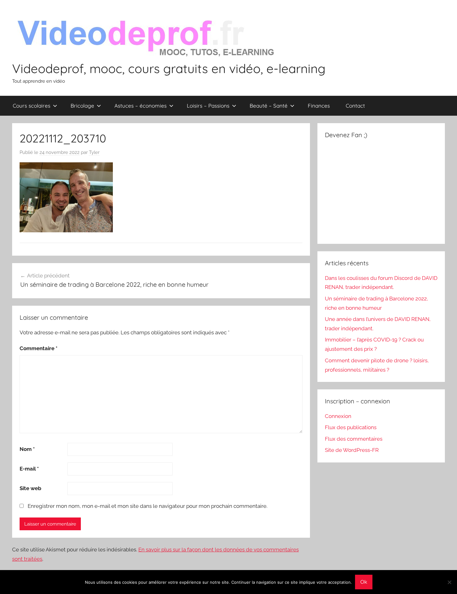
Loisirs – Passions (208, 105)
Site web (30, 488)
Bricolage (82, 105)
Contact (355, 105)
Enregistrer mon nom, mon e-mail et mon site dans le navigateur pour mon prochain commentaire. (147, 506)
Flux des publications (350, 427)
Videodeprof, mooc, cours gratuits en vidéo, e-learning (168, 68)
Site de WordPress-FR (352, 450)
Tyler (94, 152)
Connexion (338, 416)
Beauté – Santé (269, 105)
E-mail (29, 469)
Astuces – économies (140, 105)
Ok (363, 582)
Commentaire (39, 348)
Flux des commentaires (353, 439)
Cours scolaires (31, 105)
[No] (449, 582)
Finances (319, 105)
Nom (27, 449)
